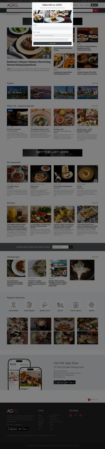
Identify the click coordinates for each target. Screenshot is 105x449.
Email (35, 25)
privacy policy (55, 40)
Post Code (36, 32)
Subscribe (53, 43)
